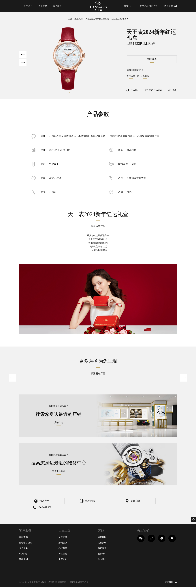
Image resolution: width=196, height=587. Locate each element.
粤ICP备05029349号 (79, 582)
